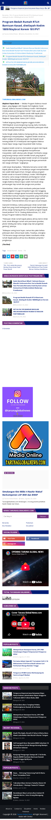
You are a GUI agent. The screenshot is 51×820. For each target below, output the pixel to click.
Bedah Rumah (12, 251)
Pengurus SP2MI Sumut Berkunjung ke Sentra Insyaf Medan (28, 674)
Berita (20, 251)
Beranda (5, 15)
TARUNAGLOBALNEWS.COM (13, 99)
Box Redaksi (6, 526)
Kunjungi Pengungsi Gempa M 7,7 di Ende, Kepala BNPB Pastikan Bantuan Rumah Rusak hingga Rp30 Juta (29, 757)
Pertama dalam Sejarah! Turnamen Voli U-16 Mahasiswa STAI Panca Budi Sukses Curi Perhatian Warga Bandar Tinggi (30, 663)
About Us (9, 809)
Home (36, 809)
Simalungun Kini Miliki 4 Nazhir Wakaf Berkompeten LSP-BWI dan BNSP (22, 493)
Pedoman (29, 523)
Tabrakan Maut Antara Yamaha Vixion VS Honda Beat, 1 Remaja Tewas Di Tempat (29, 784)
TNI (10, 15)
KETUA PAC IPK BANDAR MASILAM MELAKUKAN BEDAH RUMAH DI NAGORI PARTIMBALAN (28, 311)
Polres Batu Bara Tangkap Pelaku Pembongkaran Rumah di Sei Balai (26, 706)
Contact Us (18, 809)
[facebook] (37, 538)
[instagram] (13, 544)
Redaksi (42, 809)
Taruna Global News (11, 34)
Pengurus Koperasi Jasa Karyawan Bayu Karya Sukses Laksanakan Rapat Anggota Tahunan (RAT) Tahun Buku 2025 (29, 695)
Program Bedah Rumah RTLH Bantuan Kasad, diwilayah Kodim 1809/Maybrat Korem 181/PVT (30, 299)
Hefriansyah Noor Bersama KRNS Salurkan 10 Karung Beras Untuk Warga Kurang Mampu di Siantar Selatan (31, 745)
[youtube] (13, 538)
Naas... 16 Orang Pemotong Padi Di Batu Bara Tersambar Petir (29, 774)
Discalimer (30, 526)
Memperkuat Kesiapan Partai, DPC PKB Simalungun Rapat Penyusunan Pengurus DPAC (29, 652)
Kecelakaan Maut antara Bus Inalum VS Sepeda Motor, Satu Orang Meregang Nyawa (28, 795)
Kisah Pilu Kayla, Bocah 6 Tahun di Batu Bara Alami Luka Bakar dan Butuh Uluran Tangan (30, 734)
